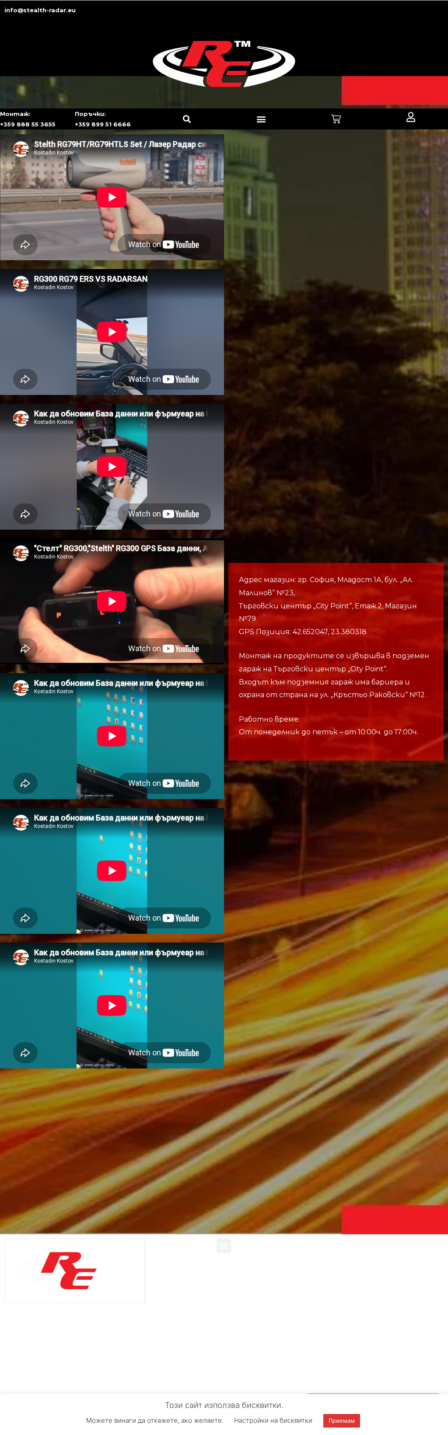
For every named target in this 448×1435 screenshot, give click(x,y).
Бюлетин (330, 1383)
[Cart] (336, 119)
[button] (186, 119)
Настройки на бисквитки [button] (273, 1420)
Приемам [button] (342, 1420)
